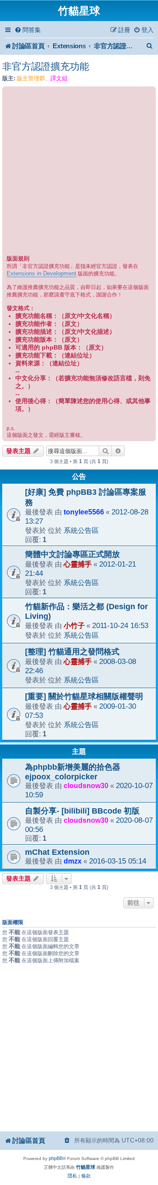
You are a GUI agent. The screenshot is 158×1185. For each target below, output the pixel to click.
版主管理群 (31, 78)
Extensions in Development (41, 273)
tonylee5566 (84, 512)
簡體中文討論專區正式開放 (72, 554)
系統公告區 (81, 530)
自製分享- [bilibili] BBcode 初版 (82, 811)
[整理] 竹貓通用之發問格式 (72, 651)
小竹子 (74, 625)
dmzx (73, 861)
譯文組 (59, 78)
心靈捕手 (78, 564)
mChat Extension (57, 852)
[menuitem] (27, 30)
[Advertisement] (79, 172)
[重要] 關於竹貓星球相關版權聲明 (84, 696)
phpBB (56, 1158)
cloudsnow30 (86, 785)
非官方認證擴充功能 (45, 66)
